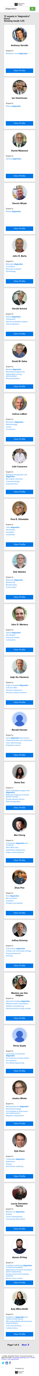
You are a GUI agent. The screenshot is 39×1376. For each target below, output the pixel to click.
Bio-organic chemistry (14, 479)
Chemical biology (12, 481)
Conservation (11, 587)
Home (33, 1357)
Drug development (13, 953)
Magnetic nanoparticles (15, 1116)
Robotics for (15, 1212)
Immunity (9, 956)
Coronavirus (10, 429)
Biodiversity (10, 582)
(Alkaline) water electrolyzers (17, 1004)
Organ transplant (17, 685)
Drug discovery (12, 484)
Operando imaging (18, 1001)
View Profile (19, 71)
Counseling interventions (15, 1219)
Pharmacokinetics (13, 379)
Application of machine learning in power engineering (19, 1271)
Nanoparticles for (17, 1106)
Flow (12, 896)
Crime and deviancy (13, 1326)
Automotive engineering (15, 850)
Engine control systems (15, 852)
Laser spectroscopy (13, 743)
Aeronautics (10, 530)
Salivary (13, 159)
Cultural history (12, 1328)
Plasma (13, 106)
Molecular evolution (13, 269)
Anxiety (9, 1214)
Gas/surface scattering (14, 1166)
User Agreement (13, 1359)
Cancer (9, 427)
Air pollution (10, 635)
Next (24, 1345)
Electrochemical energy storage (18, 1008)
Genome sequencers (14, 690)
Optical (13, 317)
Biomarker (14, 422)
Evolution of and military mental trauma (17, 1318)
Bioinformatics (11, 585)
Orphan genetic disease (15, 799)
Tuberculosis (15, 949)
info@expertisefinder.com (20, 1357)
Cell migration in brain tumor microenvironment (17, 1112)
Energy (8, 1164)
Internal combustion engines (17, 322)
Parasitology (11, 271)
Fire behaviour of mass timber (17, 1058)
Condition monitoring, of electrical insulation (19, 1266)
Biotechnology (11, 424)
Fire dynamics (11, 1061)
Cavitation (10, 901)
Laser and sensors (17, 738)
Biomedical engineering (15, 372)
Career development (14, 1217)
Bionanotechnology (13, 1109)
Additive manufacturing (15, 1006)
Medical (13, 369)
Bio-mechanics (11, 898)
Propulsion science (13, 745)
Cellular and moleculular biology (18, 951)
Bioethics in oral (17, 54)
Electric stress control (14, 1278)
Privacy (4, 1359)
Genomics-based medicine (16, 693)
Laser (12, 527)
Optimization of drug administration (14, 375)
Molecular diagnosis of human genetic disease (17, 796)
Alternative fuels (12, 847)
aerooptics (10, 532)
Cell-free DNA (11, 688)
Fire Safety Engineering (15, 1063)
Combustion (10, 319)
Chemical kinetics (13, 638)
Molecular (14, 264)
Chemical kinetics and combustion (19, 740)
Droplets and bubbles (14, 903)
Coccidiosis (10, 266)
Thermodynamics (12, 324)
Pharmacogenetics (13, 802)
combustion (10, 535)
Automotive (10, 1162)
